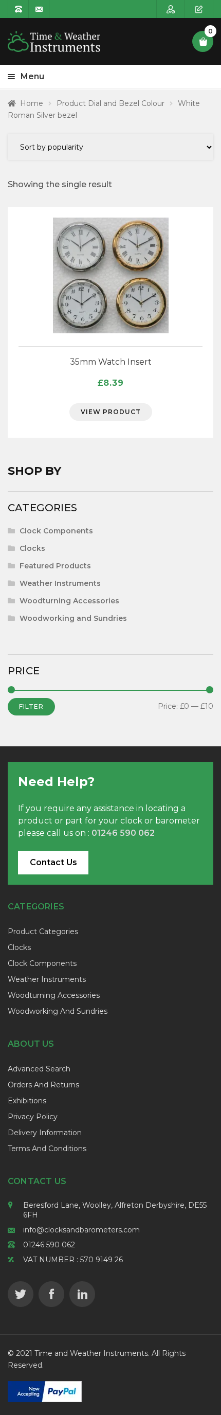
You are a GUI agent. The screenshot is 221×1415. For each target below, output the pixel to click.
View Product (111, 412)
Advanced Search (39, 1068)
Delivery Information (45, 1132)
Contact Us (53, 862)
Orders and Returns (43, 1084)
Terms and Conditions (47, 1148)
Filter (31, 706)
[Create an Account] (199, 9)
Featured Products (55, 565)
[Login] (171, 9)
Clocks (32, 548)
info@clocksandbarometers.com (81, 1229)
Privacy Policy (33, 1116)
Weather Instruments (60, 583)
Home (31, 103)
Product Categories (43, 931)
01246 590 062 (49, 1244)
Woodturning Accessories (69, 600)
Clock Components (56, 530)
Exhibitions (27, 1100)
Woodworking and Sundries (73, 618)
